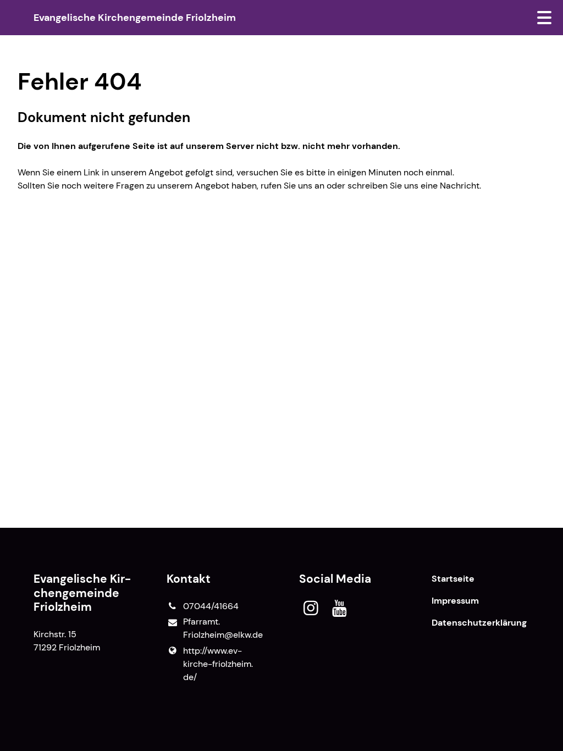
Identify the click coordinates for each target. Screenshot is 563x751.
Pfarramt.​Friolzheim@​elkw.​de (223, 628)
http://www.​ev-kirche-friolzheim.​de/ (218, 664)
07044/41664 (211, 606)
